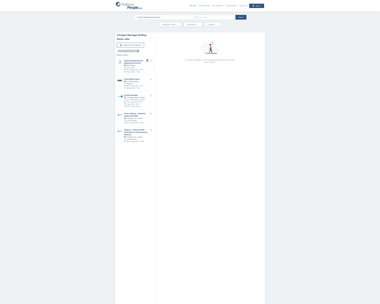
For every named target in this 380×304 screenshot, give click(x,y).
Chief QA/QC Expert (132, 79)
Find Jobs (193, 6)
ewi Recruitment (132, 81)
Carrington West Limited (135, 98)
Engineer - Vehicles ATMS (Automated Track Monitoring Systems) (135, 132)
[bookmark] (151, 60)
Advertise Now (204, 6)
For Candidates (217, 6)
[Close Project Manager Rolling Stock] (138, 51)
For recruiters (231, 6)
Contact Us (243, 6)
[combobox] (163, 17)
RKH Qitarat (130, 65)
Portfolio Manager (131, 95)
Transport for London (134, 118)
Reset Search (123, 55)
